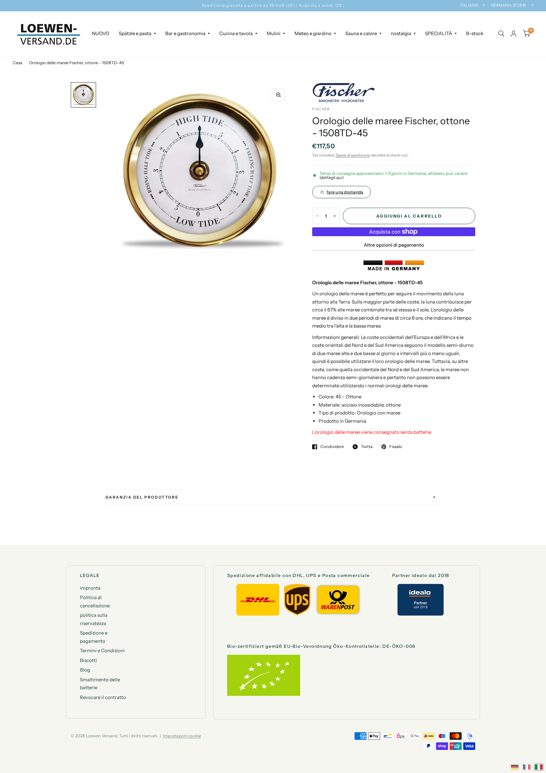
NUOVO (100, 33)
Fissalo (395, 446)
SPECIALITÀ (438, 33)
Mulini (274, 33)
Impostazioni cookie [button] (182, 735)
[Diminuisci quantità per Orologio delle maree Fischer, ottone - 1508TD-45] (317, 216)
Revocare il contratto (103, 697)
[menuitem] (100, 33)
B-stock (474, 33)
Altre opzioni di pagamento (394, 245)
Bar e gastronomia (185, 33)
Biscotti (88, 660)
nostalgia (401, 33)
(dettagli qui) (331, 177)
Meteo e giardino (312, 33)
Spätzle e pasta (135, 33)
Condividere (332, 446)
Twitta (367, 446)
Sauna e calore (361, 33)
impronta (90, 588)
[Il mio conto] (513, 33)
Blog (85, 670)
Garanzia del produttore (142, 497)
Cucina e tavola (236, 33)
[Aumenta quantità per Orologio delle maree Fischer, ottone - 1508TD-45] (334, 216)
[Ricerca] (501, 33)
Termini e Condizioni (102, 650)
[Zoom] (278, 95)
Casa (17, 62)
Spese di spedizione (353, 155)
